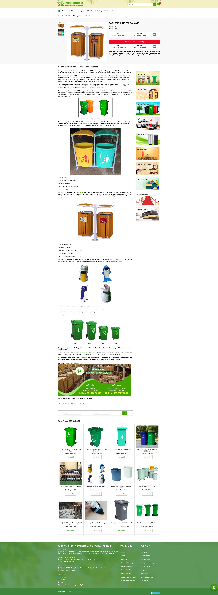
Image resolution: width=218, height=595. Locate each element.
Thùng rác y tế (145, 566)
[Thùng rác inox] (148, 144)
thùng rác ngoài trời (82, 352)
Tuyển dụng (98, 11)
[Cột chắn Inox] (147, 205)
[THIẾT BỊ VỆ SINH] (147, 190)
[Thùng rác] (147, 84)
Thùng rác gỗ (79, 192)
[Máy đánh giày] (147, 220)
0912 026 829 (139, 35)
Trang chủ (81, 11)
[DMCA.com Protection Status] (155, 593)
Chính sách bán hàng (126, 563)
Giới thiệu (89, 11)
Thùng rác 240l (77, 363)
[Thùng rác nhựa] (148, 114)
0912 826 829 (119, 47)
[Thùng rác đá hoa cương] (147, 99)
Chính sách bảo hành (126, 566)
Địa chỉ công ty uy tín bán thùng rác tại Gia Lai (147, 450)
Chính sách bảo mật (126, 573)
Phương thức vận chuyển (128, 577)
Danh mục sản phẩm (68, 11)
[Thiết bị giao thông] (148, 129)
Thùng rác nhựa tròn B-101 (147, 486)
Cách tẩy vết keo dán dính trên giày (96, 523)
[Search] (154, 4)
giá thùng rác (83, 357)
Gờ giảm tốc (145, 573)
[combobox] (140, 4)
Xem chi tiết (70, 457)
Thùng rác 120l (68, 363)
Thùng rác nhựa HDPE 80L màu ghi (121, 523)
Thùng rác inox (145, 559)
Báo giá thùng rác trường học (96, 486)
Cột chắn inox (145, 580)
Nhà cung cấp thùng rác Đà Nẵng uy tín (71, 487)
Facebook (63, 577)
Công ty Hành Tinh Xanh (80, 591)
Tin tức (106, 11)
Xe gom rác (144, 570)
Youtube (63, 579)
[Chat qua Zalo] (154, 35)
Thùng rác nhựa (145, 555)
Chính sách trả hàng (126, 570)
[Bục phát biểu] (147, 159)
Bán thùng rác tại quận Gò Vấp (121, 449)
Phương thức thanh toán (127, 580)
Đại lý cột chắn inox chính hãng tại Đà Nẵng (71, 523)
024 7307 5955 (119, 35)
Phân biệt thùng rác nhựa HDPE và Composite (96, 450)
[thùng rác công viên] (61, 25)
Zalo (62, 582)
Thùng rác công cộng (147, 563)
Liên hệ (113, 11)
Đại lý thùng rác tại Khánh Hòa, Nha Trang (70, 450)
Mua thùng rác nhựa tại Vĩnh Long (147, 523)
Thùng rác (144, 552)
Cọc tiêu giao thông (147, 577)
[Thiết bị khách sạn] (147, 175)
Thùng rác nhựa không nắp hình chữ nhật (121, 487)
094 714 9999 (139, 47)
